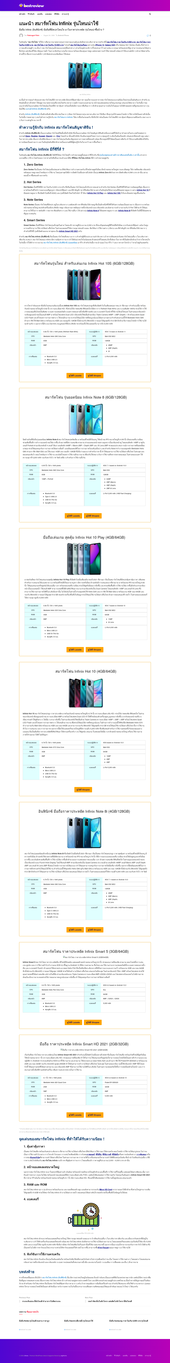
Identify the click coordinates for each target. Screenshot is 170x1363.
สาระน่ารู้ (65, 14)
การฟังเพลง (141, 1154)
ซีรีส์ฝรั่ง (115, 1154)
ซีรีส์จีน (99, 1154)
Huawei (42, 136)
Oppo (27, 136)
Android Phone (63, 35)
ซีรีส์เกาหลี (106, 1154)
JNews (26, 1356)
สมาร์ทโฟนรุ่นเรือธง (79, 45)
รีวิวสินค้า (31, 14)
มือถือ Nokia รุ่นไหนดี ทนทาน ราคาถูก (34, 1320)
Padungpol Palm (33, 35)
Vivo (58, 136)
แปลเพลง (48, 14)
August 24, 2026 (49, 35)
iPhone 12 (99, 45)
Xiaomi (49, 136)
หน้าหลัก (22, 14)
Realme (34, 136)
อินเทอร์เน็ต (35, 1157)
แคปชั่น (40, 14)
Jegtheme (63, 1356)
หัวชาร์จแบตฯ (103, 1247)
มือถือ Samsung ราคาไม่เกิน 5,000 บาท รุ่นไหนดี (128, 1320)
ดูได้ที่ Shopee (94, 375)
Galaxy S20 (110, 45)
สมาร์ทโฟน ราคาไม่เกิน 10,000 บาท (49, 45)
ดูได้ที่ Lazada (75, 375)
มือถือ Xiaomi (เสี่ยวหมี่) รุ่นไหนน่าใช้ (78, 1320)
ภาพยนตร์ (91, 1154)
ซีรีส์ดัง (56, 14)
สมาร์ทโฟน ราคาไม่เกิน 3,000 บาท (121, 42)
